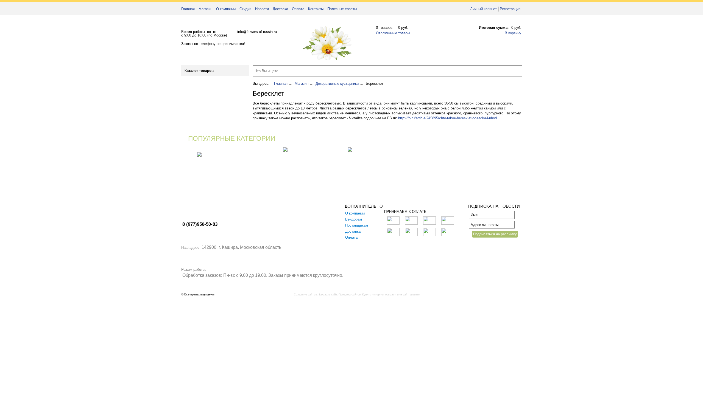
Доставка (280, 9)
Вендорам (353, 219)
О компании (226, 9)
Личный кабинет (483, 9)
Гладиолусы (339, 149)
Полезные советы (342, 9)
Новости (262, 9)
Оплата (298, 9)
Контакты (315, 9)
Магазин (205, 9)
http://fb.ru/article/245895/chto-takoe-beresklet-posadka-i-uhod (447, 118)
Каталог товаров (199, 71)
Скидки (245, 9)
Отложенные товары (393, 33)
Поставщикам (356, 225)
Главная (188, 9)
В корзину (513, 33)
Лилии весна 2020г (270, 149)
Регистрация (510, 9)
